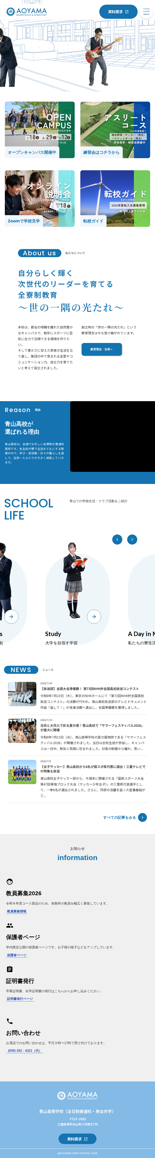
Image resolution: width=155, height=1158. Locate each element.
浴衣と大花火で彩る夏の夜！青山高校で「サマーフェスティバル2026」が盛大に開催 (92, 727)
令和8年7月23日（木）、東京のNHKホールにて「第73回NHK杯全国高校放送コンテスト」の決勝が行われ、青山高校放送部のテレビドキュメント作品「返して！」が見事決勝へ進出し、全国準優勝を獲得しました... (93, 701)
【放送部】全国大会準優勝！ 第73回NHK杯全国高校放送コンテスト (89, 688)
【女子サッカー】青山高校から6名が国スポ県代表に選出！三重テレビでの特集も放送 (93, 768)
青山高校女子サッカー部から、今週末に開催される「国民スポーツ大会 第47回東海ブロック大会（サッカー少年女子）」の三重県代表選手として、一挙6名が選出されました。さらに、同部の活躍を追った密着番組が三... (92, 787)
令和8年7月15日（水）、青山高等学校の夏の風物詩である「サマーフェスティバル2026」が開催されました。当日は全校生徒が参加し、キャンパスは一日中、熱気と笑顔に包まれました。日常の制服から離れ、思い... (93, 743)
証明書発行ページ (20, 998)
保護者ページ (16, 955)
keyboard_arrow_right (142, 817)
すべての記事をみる (119, 817)
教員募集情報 (16, 911)
